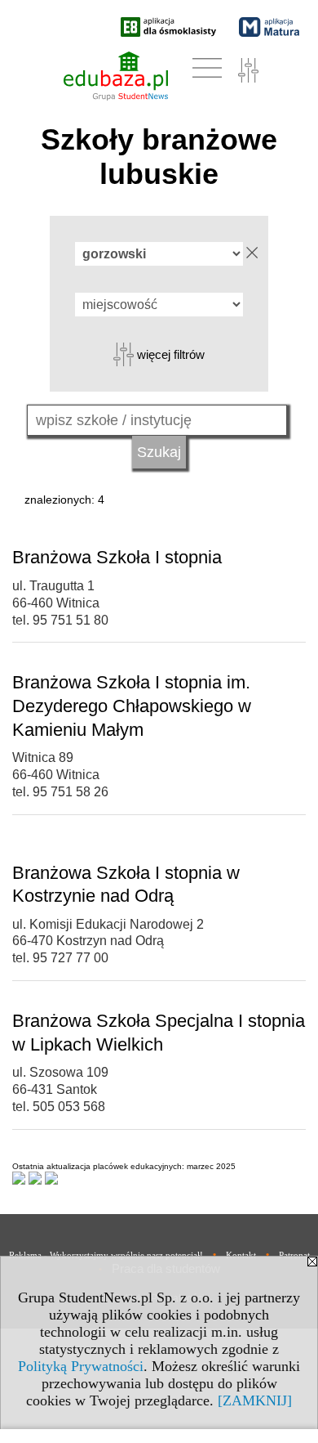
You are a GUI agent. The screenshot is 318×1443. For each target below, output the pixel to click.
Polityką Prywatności (81, 1366)
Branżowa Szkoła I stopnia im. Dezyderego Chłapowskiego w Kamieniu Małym (131, 705)
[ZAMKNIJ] (255, 1400)
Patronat (294, 1255)
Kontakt (241, 1255)
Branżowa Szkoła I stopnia (117, 557)
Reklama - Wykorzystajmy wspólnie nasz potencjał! (106, 1255)
